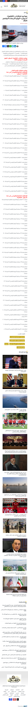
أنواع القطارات (20, 347)
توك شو (16, 694)
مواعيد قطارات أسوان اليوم (17, 344)
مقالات (5, 693)
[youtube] (6, 1)
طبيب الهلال (5, 694)
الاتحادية (17, 689)
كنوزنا (11, 694)
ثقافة (5, 691)
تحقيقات (12, 689)
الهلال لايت (22, 694)
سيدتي (17, 693)
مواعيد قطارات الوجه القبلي (17, 340)
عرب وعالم (13, 691)
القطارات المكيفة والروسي (17, 337)
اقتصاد (22, 693)
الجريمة (6, 689)
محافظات (11, 693)
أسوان (6, 344)
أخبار (25, 13)
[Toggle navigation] (1, 7)
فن (9, 691)
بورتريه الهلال (17, 696)
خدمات (10, 696)
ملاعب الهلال (21, 691)
